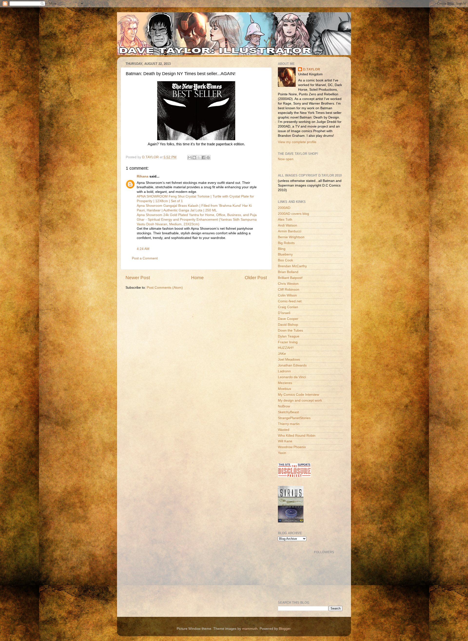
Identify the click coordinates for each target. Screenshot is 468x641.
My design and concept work (300, 400)
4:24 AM (143, 249)
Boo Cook (285, 260)
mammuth (250, 629)
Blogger (285, 629)
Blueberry (285, 254)
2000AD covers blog (293, 214)
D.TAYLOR (311, 69)
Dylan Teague (288, 336)
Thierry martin (289, 424)
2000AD (284, 208)
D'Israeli (284, 313)
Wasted (283, 430)
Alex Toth (285, 219)
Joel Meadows (289, 359)
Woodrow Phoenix (292, 447)
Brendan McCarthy (292, 266)
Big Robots (286, 243)
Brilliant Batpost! (290, 278)
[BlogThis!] (194, 157)
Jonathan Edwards (292, 365)
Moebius (284, 389)
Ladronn (284, 371)
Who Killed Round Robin (296, 435)
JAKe (282, 353)
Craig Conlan (288, 307)
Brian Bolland (288, 272)
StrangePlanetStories (294, 418)
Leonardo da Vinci (292, 377)
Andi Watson (287, 225)
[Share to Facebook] (203, 157)
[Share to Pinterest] (208, 157)
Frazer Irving (288, 342)
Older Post (256, 277)
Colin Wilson (287, 295)
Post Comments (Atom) (165, 287)
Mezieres (285, 383)
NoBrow (284, 406)
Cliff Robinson (288, 289)
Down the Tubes (290, 330)
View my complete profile (297, 142)
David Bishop (288, 324)
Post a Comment (145, 258)
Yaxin (282, 453)
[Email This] (189, 157)
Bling (281, 249)
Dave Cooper (288, 319)
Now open (285, 159)
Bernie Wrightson (291, 237)
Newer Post (138, 277)
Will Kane (285, 441)
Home (197, 277)
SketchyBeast (288, 412)
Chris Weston (288, 284)
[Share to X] (198, 157)
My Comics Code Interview (298, 394)
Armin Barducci (289, 231)
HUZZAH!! (286, 348)
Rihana (142, 176)
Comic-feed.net (290, 301)
